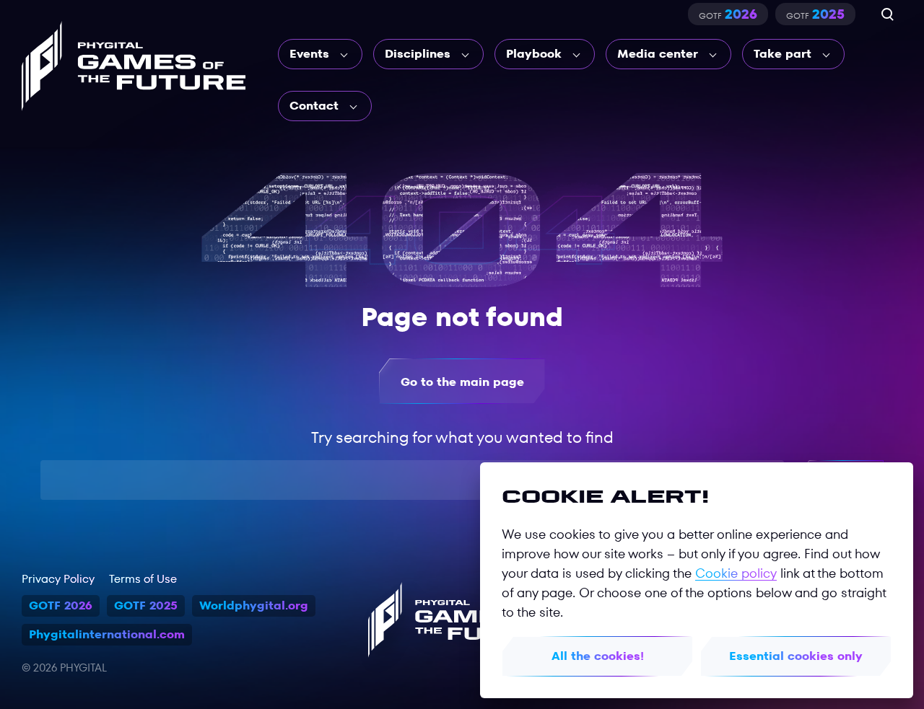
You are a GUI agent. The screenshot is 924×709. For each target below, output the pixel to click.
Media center (657, 53)
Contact (314, 105)
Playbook (534, 53)
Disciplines (417, 53)
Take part (782, 53)
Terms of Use (143, 579)
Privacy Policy (58, 579)
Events (309, 53)
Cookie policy (736, 573)
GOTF (728, 14)
